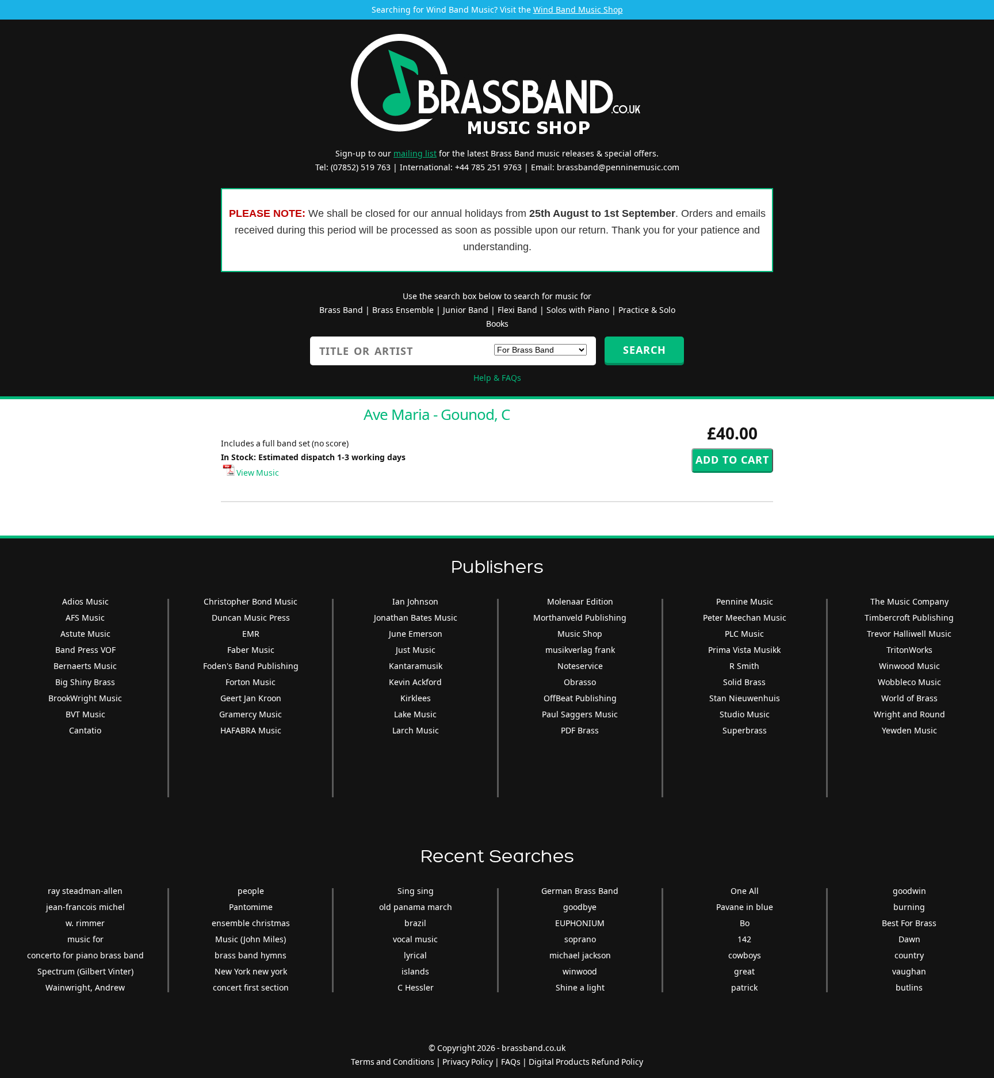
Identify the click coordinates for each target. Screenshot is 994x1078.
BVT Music (85, 714)
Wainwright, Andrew (85, 987)
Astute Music (85, 633)
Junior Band (465, 309)
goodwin (909, 890)
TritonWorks (909, 649)
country (909, 955)
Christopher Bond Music (250, 601)
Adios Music (85, 601)
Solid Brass (744, 681)
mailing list (415, 153)
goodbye (580, 906)
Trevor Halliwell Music (909, 633)
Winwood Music (909, 665)
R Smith (744, 665)
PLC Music (744, 633)
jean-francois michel (85, 906)
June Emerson (415, 633)
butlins (909, 987)
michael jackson (580, 955)
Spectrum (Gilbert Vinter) (85, 971)
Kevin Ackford (415, 681)
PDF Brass (580, 730)
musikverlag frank (580, 649)
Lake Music (415, 714)
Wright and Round (909, 714)
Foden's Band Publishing (251, 665)
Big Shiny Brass (85, 681)
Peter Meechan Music (744, 617)
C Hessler (415, 987)
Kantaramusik (415, 665)
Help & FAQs (497, 377)
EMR (250, 633)
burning (909, 906)
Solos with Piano (577, 309)
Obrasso (580, 681)
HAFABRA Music (250, 730)
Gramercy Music (250, 714)
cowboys (744, 955)
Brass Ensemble (403, 309)
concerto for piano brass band (85, 955)
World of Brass (909, 698)
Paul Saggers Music (580, 714)
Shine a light (580, 987)
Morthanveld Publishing (579, 617)
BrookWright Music (85, 698)
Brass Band (341, 309)
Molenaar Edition (580, 601)
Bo (745, 923)
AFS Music (85, 617)
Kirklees (415, 698)
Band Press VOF (85, 649)
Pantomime (251, 906)
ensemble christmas (251, 923)
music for (85, 939)
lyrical (415, 955)
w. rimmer (85, 923)
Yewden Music (909, 730)
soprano (580, 939)
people (251, 890)
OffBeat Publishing (580, 698)
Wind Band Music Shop (578, 9)
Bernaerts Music (85, 665)
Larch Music (415, 730)
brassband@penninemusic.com (618, 167)
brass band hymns (250, 955)
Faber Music (250, 649)
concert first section (251, 987)
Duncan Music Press (251, 617)
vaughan (909, 971)
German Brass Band (579, 890)
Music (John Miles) (250, 939)
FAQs (511, 1061)
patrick (744, 987)
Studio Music (745, 714)
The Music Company (909, 601)
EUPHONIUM (580, 923)
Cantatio (85, 730)
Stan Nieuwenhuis (744, 698)
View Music (257, 472)
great (744, 971)
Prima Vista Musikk (744, 649)
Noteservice (580, 665)
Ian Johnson (415, 601)
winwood (580, 971)
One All (745, 890)
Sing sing (415, 890)
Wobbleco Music (909, 681)
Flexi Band (517, 309)
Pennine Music (744, 601)
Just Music (415, 649)
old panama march (415, 906)
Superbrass (744, 730)
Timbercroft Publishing (909, 617)
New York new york (251, 971)
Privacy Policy (467, 1061)
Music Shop (579, 633)
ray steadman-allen (85, 890)
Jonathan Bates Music (415, 617)
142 (744, 939)
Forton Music (250, 681)
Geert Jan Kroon (250, 698)
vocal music (415, 939)
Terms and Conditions (392, 1061)
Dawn (909, 939)
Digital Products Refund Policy (586, 1061)
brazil (415, 923)
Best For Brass (909, 923)
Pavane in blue (744, 906)
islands (415, 971)
